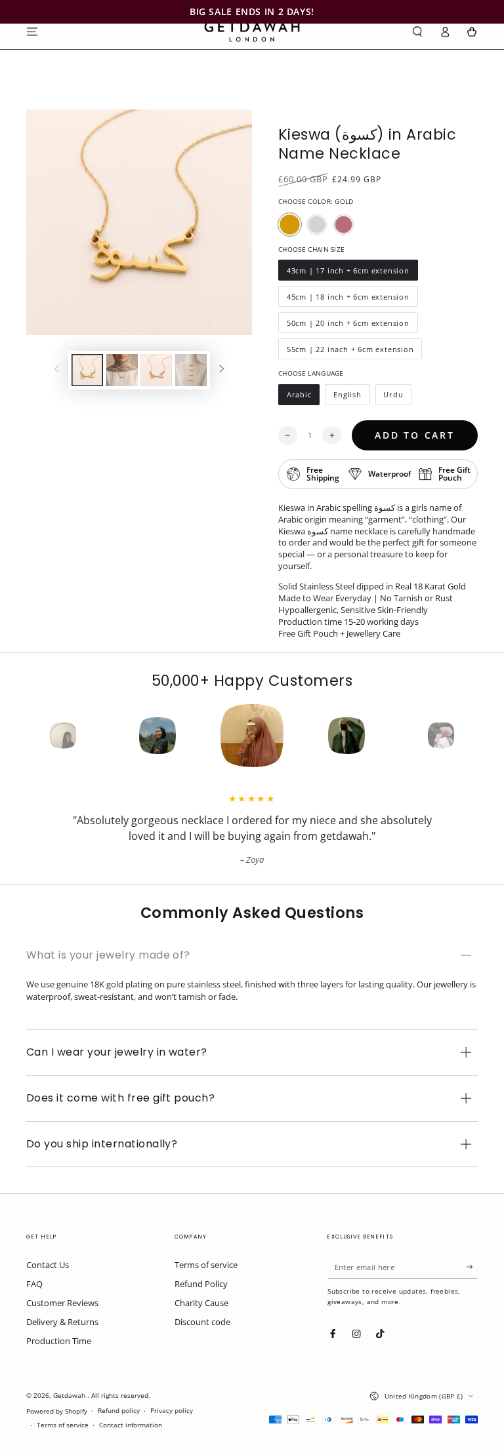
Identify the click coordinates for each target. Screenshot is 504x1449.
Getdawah (70, 1395)
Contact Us (47, 1265)
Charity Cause (201, 1303)
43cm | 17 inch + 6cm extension (348, 273)
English (351, 397)
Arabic (303, 397)
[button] (417, 31)
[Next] (464, 735)
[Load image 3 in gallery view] (156, 370)
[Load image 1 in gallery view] (87, 370)
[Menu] (32, 31)
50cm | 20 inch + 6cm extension (348, 325)
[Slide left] (56, 370)
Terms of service (206, 1265)
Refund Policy (201, 1284)
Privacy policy (171, 1410)
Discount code (202, 1322)
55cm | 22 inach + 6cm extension (350, 351)
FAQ (34, 1284)
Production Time (58, 1341)
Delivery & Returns (62, 1322)
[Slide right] (221, 370)
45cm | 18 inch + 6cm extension (348, 299)
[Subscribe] (472, 1266)
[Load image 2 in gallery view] (122, 370)
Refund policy (119, 1410)
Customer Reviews (62, 1303)
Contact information (130, 1425)
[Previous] (39, 735)
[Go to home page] (252, 31)
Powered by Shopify (56, 1411)
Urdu (397, 397)
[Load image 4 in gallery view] (191, 370)
